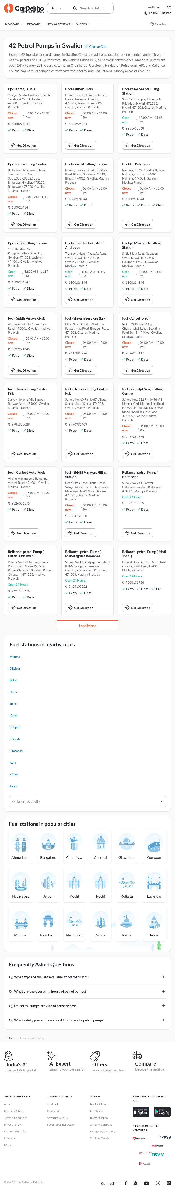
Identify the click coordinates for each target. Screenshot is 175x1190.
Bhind (13, 680)
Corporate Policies (15, 1131)
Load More (87, 625)
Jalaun (14, 786)
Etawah (15, 739)
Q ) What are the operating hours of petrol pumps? (47, 991)
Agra (13, 762)
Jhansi (14, 704)
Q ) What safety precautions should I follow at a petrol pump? (56, 1020)
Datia (13, 692)
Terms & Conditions (15, 1117)
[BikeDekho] (139, 1138)
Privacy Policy (12, 1124)
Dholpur (15, 668)
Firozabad (16, 751)
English (152, 7)
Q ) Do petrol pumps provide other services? (42, 1006)
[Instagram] (158, 1183)
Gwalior (160, 24)
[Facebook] (126, 1183)
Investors (9, 1138)
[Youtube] (146, 1183)
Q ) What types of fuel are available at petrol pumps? (49, 977)
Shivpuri (15, 727)
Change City (97, 46)
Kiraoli (14, 774)
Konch (14, 715)
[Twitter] (135, 1183)
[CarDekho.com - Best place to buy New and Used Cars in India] (24, 8)
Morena (15, 656)
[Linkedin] (169, 1183)
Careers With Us (13, 1111)
